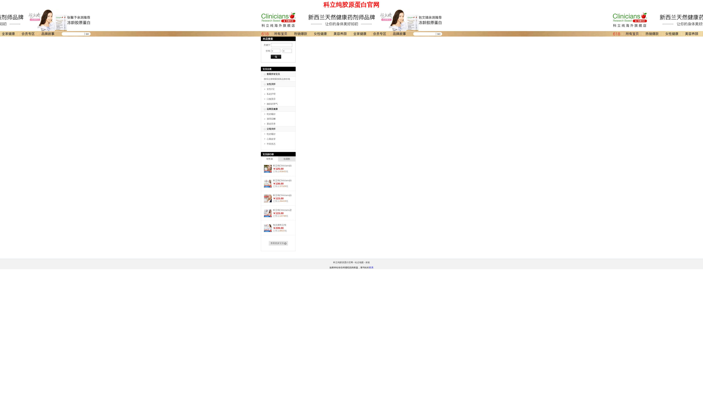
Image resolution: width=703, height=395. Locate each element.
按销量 (273, 79)
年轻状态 (271, 144)
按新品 (280, 79)
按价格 (287, 79)
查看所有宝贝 (273, 74)
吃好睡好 (271, 114)
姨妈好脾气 (272, 104)
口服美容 (271, 99)
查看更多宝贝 (277, 243)
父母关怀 (271, 129)
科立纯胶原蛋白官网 (343, 262)
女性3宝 (271, 89)
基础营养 (271, 124)
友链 (367, 262)
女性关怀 (271, 84)
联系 (371, 267)
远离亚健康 (272, 109)
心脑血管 (271, 139)
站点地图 (359, 262)
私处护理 (271, 94)
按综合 (267, 79)
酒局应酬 (271, 119)
